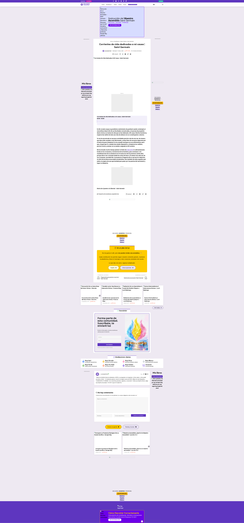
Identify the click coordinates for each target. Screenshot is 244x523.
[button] (154, 4)
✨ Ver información (86, 87)
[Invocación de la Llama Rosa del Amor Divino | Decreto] (91, 291)
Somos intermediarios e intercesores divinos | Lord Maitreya (151, 299)
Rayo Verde (88, 365)
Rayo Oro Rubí (109, 365)
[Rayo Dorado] (103, 361)
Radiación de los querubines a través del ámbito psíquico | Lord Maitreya (132, 299)
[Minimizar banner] (142, 521)
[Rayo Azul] (83, 361)
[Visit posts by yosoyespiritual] (103, 51)
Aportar (161, 1)
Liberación (130, 150)
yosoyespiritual (108, 50)
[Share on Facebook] (120, 54)
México (122, 242)
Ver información (115, 25)
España (122, 240)
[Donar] (128, 1)
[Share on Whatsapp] (123, 54)
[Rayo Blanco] (143, 361)
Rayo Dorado (109, 360)
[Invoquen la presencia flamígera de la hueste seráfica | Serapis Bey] (108, 439)
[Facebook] (113, 1)
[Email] (125, 54)
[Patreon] (126, 1)
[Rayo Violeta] (123, 365)
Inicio (111, 41)
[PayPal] (123, 1)
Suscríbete (88, 1)
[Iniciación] (143, 365)
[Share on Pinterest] (133, 194)
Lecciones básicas (133, 4)
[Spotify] (121, 1)
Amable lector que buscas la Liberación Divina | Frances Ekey (111, 299)
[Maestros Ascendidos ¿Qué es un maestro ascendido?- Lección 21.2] (136, 439)
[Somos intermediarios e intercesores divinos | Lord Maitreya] (153, 291)
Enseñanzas (116, 41)
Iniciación (149, 365)
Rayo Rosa (128, 360)
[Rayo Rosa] (123, 361)
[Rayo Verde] (83, 365)
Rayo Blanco (149, 360)
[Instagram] (118, 1)
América (122, 238)
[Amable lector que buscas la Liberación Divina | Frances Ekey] (112, 291)
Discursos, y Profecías (122, 233)
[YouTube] (116, 1)
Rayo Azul (88, 360)
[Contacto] (130, 1)
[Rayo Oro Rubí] (103, 365)
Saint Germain (130, 41)
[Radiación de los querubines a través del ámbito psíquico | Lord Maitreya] (132, 291)
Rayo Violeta (123, 41)
